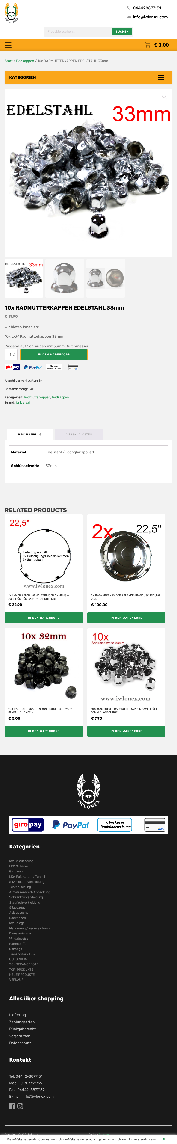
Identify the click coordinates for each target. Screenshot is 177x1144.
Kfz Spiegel (17, 923)
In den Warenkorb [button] (44, 617)
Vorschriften (19, 1036)
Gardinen (16, 871)
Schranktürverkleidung (26, 897)
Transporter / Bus (22, 954)
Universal (23, 403)
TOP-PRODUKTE (21, 970)
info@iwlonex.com (150, 17)
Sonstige (15, 949)
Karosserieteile (20, 933)
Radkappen (25, 61)
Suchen (122, 31)
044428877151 (147, 8)
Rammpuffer (18, 944)
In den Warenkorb (54, 354)
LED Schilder (18, 866)
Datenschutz (20, 1043)
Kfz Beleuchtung (21, 861)
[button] (164, 97)
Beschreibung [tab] (29, 434)
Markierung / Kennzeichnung (30, 928)
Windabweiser (19, 938)
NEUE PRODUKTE (22, 975)
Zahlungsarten (22, 1022)
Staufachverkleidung (24, 903)
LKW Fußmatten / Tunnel (27, 877)
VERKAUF (16, 980)
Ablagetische (19, 913)
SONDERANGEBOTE (23, 964)
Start (9, 61)
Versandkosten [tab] (79, 434)
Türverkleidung (20, 887)
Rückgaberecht (22, 1029)
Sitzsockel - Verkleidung (26, 882)
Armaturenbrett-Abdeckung (29, 892)
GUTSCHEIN (18, 959)
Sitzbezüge (17, 908)
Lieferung (17, 1015)
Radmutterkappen (37, 397)
